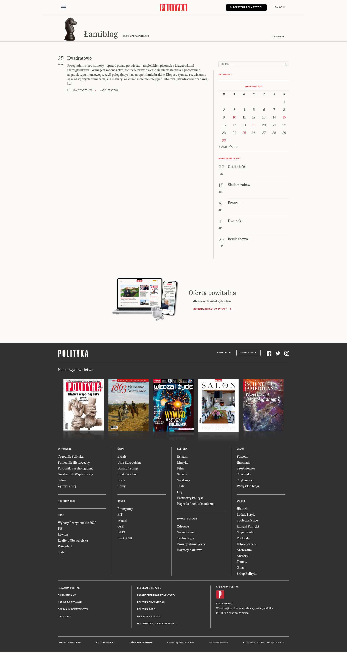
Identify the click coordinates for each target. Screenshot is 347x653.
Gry (179, 492)
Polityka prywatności (151, 602)
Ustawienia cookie (148, 616)
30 (224, 140)
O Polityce (64, 616)
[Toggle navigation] (63, 7)
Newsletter (224, 352)
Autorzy (242, 555)
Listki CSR (124, 538)
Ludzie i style (246, 514)
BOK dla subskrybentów (73, 609)
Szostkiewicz (246, 468)
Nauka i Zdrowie (187, 518)
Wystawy (183, 480)
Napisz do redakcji (70, 602)
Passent (242, 456)
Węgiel (122, 520)
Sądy (61, 552)
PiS (60, 528)
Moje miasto (245, 532)
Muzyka (182, 462)
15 (284, 117)
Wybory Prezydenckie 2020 (77, 522)
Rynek (121, 501)
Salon (62, 480)
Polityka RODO (146, 609)
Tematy (242, 561)
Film (180, 468)
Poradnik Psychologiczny (75, 468)
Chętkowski (245, 480)
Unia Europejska (129, 462)
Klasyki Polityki (248, 526)
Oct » (233, 147)
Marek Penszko (109, 90)
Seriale (182, 474)
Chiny (121, 486)
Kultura (182, 449)
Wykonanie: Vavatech (218, 642)
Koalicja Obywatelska (73, 540)
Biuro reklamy (67, 595)
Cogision (179, 642)
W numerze (64, 449)
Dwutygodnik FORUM (69, 642)
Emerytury (125, 508)
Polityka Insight (105, 642)
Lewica (63, 534)
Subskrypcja (248, 352)
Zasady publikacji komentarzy (156, 595)
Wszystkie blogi (248, 486)
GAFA (121, 532)
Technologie (185, 538)
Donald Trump (127, 468)
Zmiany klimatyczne (191, 544)
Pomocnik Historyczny (74, 462)
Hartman (243, 462)
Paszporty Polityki (190, 497)
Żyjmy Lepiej (67, 486)
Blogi (240, 449)
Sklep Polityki (247, 573)
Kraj (60, 515)
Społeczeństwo (247, 520)
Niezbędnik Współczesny (75, 474)
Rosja (121, 480)
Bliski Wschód (127, 474)
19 (253, 125)
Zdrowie (183, 526)
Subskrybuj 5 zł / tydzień (246, 7)
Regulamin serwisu (149, 588)
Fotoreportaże (247, 544)
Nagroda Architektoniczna (195, 503)
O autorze (278, 36)
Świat (121, 449)
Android (227, 603)
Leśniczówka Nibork (141, 642)
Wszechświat (186, 532)
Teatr (181, 486)
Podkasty (243, 538)
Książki (182, 456)
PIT (119, 514)
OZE (120, 526)
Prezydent (65, 546)
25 (244, 133)
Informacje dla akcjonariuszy (156, 623)
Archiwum (244, 549)
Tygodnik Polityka (71, 456)
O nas (240, 567)
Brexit (121, 456)
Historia (242, 508)
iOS (218, 603)
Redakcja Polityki (69, 588)
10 (234, 117)
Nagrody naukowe (189, 549)
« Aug (222, 147)
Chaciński (244, 474)
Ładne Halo (189, 642)
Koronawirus (66, 501)
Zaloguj (280, 7)
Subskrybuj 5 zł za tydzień (210, 309)
